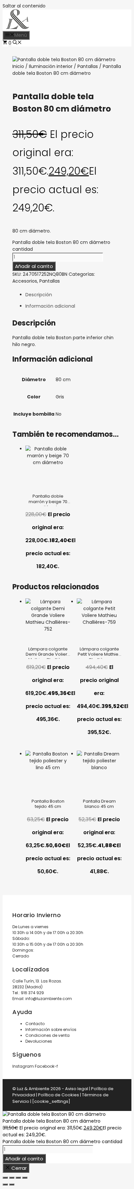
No (58, 414)
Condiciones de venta (47, 1035)
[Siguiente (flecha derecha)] (11, 1184)
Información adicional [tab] (50, 306)
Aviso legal (76, 1089)
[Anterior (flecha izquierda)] (5, 1184)
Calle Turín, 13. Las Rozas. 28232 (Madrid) (37, 984)
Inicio (18, 66)
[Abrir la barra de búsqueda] (17, 43)
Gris (60, 397)
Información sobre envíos (50, 1029)
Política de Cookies (58, 1095)
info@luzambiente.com (48, 998)
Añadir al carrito (34, 266)
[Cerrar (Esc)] (24, 1178)
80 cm (63, 379)
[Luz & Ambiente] (17, 27)
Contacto (35, 1023)
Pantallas (87, 66)
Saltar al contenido (24, 6)
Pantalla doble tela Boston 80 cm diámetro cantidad (62, 1141)
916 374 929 (32, 992)
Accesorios (24, 281)
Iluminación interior (51, 66)
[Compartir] (18, 1178)
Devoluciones (38, 1041)
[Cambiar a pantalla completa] (11, 1178)
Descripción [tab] (38, 294)
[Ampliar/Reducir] (5, 1178)
